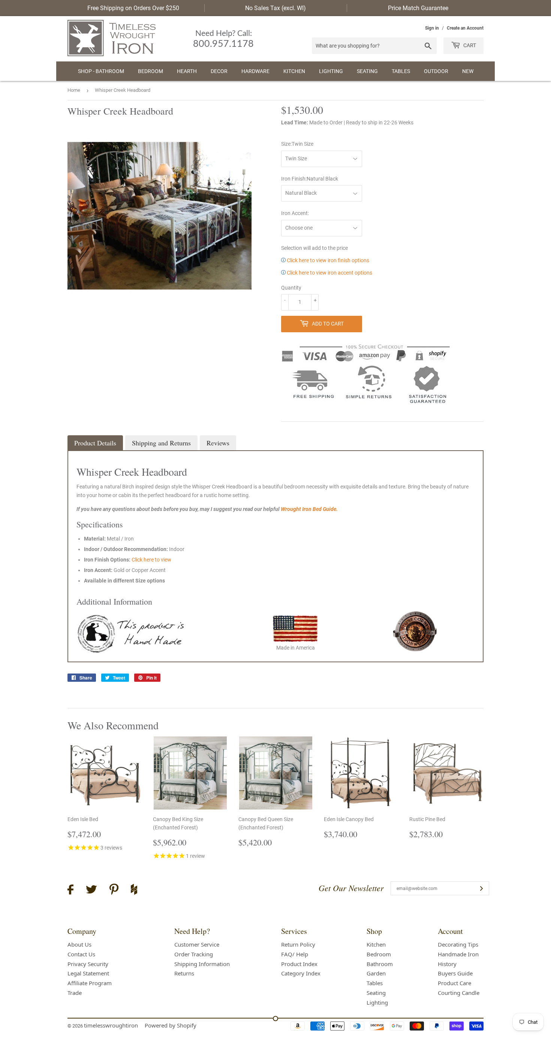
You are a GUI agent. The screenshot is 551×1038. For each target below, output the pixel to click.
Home (73, 90)
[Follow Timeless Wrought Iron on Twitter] (91, 890)
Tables (401, 71)
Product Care (454, 983)
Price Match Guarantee (418, 8)
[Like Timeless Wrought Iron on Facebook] (70, 890)
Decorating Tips (458, 944)
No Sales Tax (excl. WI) (275, 8)
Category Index (300, 973)
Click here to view (151, 560)
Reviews (218, 442)
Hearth (187, 71)
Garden (376, 973)
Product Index (299, 964)
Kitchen (294, 71)
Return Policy (298, 944)
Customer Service (196, 944)
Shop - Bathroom (101, 71)
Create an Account (465, 28)
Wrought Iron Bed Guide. (309, 509)
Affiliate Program (89, 983)
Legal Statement (88, 973)
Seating (367, 71)
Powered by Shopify (170, 1025)
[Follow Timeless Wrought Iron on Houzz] (134, 890)
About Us (79, 944)
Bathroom (380, 964)
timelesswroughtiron (111, 1025)
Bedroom (150, 71)
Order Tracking (193, 954)
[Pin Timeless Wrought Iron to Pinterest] (114, 890)
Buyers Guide (455, 973)
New (467, 71)
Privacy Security (87, 964)
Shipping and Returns (161, 442)
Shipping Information (202, 964)
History (447, 964)
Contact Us (81, 954)
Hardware (255, 71)
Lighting (331, 71)
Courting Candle (458, 992)
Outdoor (436, 71)
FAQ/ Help (294, 954)
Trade (74, 992)
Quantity (291, 288)
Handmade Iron (458, 954)
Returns (184, 973)
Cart (469, 45)
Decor (219, 71)
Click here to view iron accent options (329, 273)
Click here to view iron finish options (327, 260)
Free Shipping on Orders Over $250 (133, 8)
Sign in (432, 28)
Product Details (95, 442)
